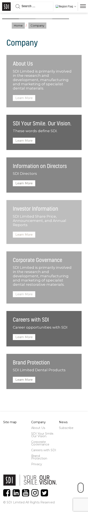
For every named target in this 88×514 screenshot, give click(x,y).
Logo (6, 6)
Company (38, 422)
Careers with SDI (43, 450)
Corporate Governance (40, 443)
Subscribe (66, 428)
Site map (10, 422)
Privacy (36, 464)
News (63, 422)
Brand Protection (39, 457)
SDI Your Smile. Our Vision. (42, 434)
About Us (38, 428)
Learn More (24, 98)
